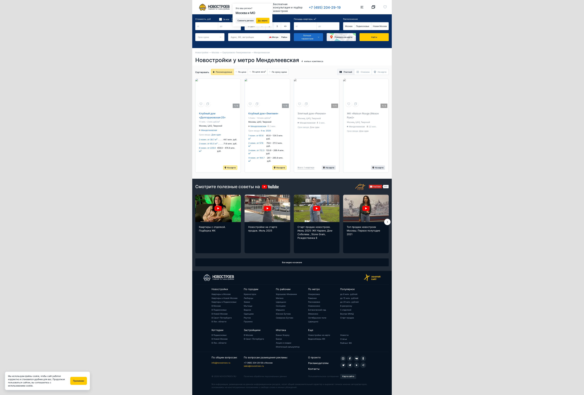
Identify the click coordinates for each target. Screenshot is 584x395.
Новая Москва (380, 26)
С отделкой (345, 310)
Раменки (312, 298)
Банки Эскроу (282, 335)
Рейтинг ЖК (346, 343)
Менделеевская (209, 130)
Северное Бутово (284, 318)
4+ (285, 26)
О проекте (314, 357)
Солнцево (281, 306)
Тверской (217, 126)
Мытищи (248, 306)
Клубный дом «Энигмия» (263, 113)
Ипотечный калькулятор (288, 347)
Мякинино (313, 314)
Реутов (247, 318)
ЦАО (210, 126)
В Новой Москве (220, 314)
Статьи (343, 339)
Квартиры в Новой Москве (225, 298)
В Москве (216, 306)
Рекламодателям (318, 363)
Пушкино (248, 321)
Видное (247, 310)
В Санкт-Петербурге (222, 318)
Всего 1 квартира (306, 167)
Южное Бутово (283, 314)
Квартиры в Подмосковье (224, 302)
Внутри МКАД (347, 314)
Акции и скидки (283, 343)
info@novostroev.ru (221, 363)
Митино (279, 298)
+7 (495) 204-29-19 (325, 7)
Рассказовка (314, 302)
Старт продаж (347, 318)
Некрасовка (314, 294)
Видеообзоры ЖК (316, 339)
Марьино (280, 310)
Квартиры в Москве (221, 294)
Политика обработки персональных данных (265, 376)
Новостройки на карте (319, 335)
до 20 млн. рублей (349, 302)
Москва (348, 26)
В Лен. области (219, 321)
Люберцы (248, 298)
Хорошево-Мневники (286, 294)
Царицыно (281, 302)
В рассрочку (346, 306)
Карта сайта (348, 376)
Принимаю (78, 380)
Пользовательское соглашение (323, 376)
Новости (344, 335)
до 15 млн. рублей (349, 298)
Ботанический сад (317, 310)
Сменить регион (245, 20)
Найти (374, 37)
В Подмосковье (219, 310)
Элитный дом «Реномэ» (312, 113)
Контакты (314, 368)
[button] (387, 222)
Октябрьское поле (317, 318)
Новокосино (314, 306)
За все (226, 19)
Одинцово (249, 314)
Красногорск (250, 294)
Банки (279, 339)
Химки (247, 302)
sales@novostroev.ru (254, 366)
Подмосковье (362, 26)
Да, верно (263, 20)
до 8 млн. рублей (348, 294)
